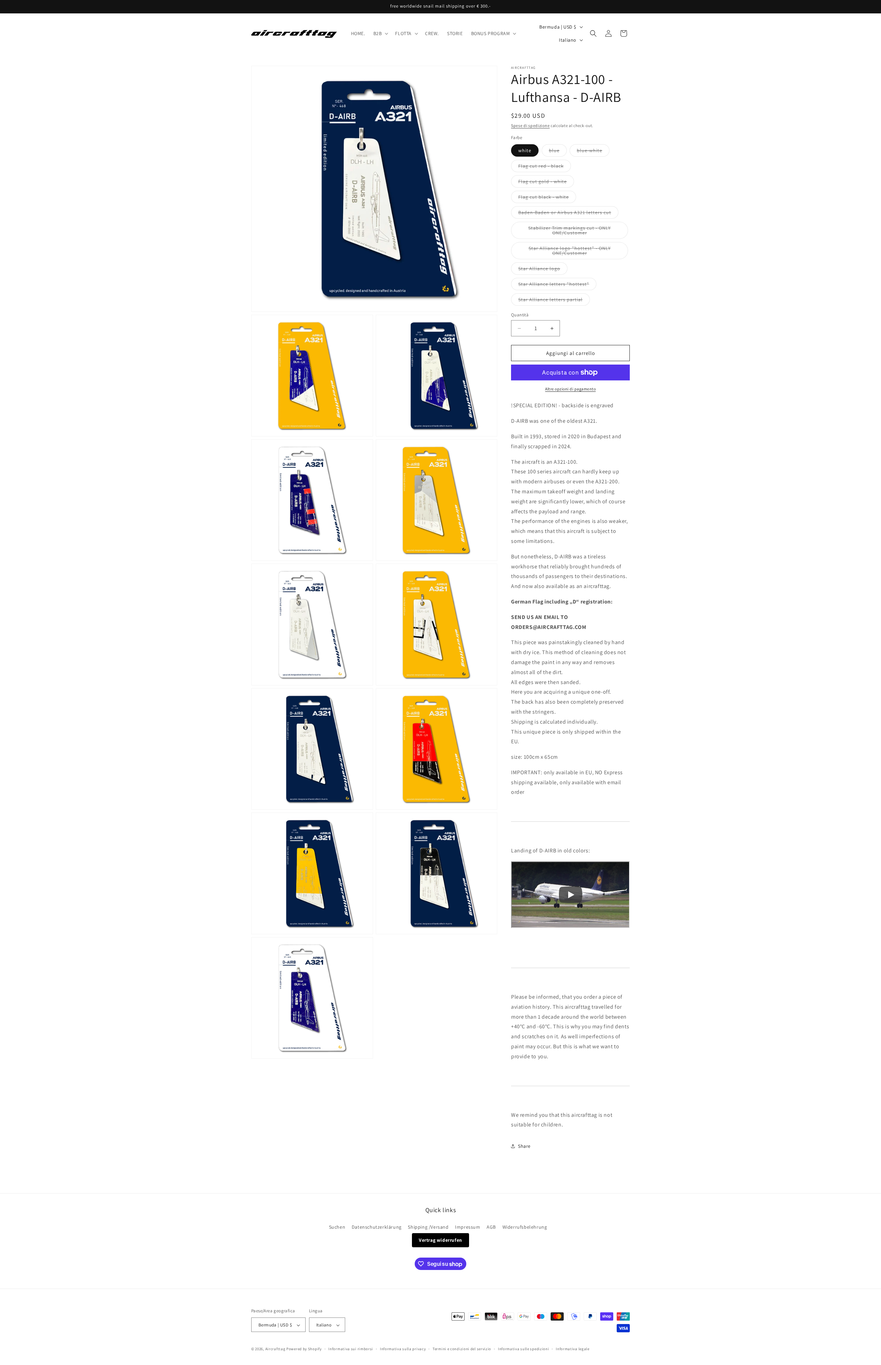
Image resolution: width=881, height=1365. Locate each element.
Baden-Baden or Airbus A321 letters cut (568, 214)
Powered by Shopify (304, 1349)
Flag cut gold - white (546, 183)
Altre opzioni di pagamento (570, 388)
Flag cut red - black (544, 167)
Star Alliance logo (542, 270)
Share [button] (524, 1146)
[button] (380, 33)
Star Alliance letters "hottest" (557, 285)
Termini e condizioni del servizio (462, 1348)
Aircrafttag (275, 1349)
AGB (491, 1227)
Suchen (337, 1227)
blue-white (593, 152)
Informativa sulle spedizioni (523, 1348)
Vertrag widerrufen (440, 1240)
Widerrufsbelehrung (524, 1227)
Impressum (467, 1227)
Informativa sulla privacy (403, 1348)
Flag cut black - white (547, 198)
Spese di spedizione (530, 125)
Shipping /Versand (428, 1227)
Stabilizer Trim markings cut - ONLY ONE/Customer (570, 232)
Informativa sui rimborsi (350, 1348)
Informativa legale (573, 1348)
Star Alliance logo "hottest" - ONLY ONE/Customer (571, 252)
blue (558, 152)
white (524, 150)
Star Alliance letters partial (554, 301)
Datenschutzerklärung (377, 1227)
